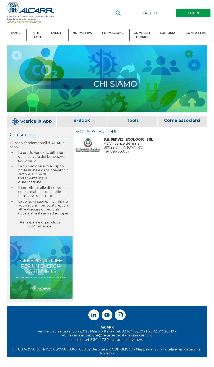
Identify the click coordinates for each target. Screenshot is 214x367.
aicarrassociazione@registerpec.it (97, 335)
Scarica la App (36, 121)
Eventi (56, 33)
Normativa (82, 33)
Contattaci (196, 33)
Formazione (113, 33)
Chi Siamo (36, 35)
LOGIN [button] (193, 13)
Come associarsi (182, 120)
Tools (133, 120)
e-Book (82, 120)
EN (156, 13)
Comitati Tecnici (142, 35)
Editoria (167, 33)
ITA (144, 13)
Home (15, 33)
